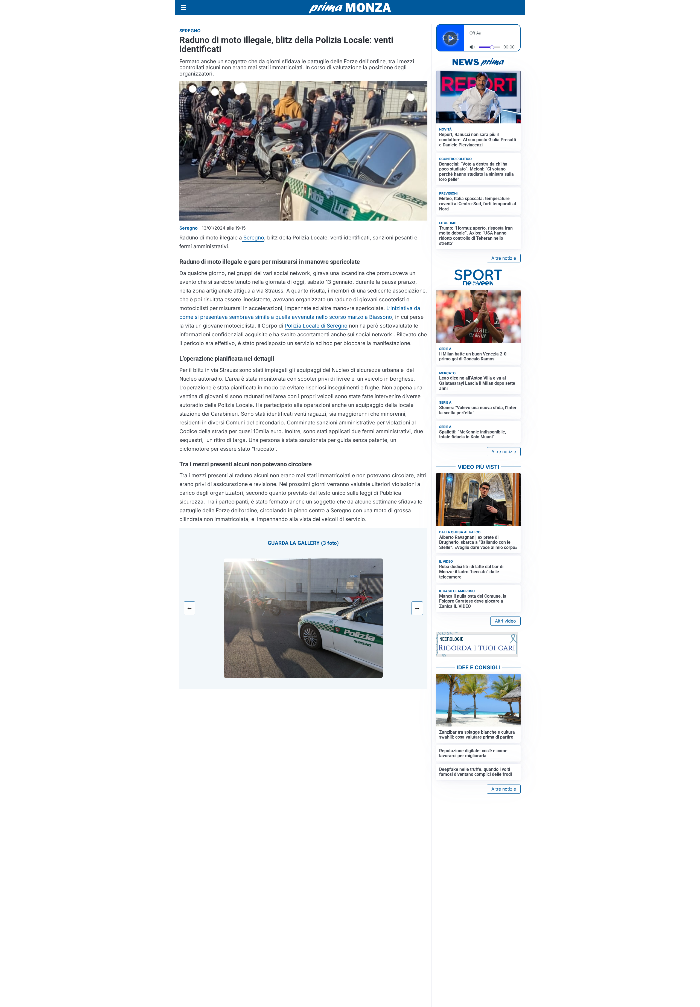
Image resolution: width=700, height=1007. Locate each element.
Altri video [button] (505, 621)
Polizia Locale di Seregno (316, 325)
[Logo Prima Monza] (350, 7)
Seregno (253, 237)
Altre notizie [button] (503, 258)
